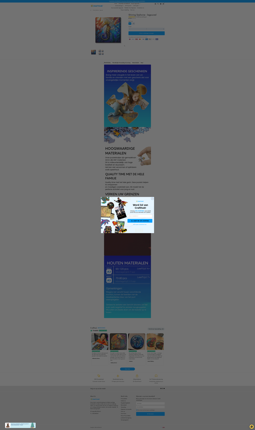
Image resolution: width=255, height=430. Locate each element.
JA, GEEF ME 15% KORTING (140, 220)
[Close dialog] (152, 198)
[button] (252, 427)
